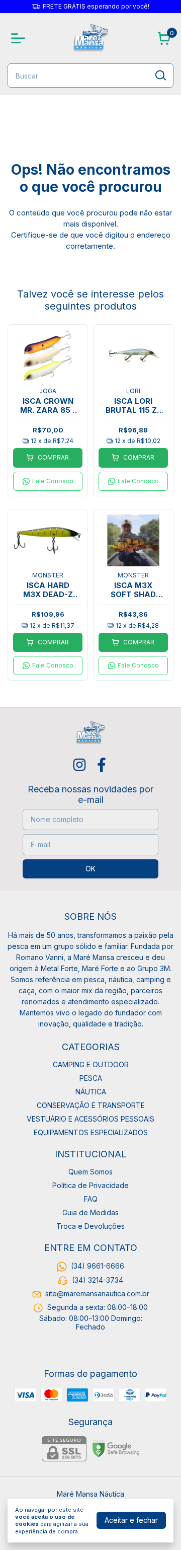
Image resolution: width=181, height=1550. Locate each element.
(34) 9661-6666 (97, 1266)
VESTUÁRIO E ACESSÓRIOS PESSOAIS (90, 1119)
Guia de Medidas (90, 1212)
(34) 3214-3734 (97, 1280)
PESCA (90, 1078)
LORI (133, 391)
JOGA (47, 391)
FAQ (91, 1199)
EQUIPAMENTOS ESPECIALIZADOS (91, 1132)
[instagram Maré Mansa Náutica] (79, 765)
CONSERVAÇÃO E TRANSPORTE (91, 1105)
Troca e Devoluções (90, 1226)
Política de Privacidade (90, 1185)
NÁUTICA (90, 1091)
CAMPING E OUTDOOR (91, 1064)
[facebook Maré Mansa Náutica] (101, 765)
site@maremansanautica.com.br (97, 1293)
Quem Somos (90, 1171)
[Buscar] (159, 75)
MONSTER (47, 575)
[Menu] (20, 38)
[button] (47, 481)
